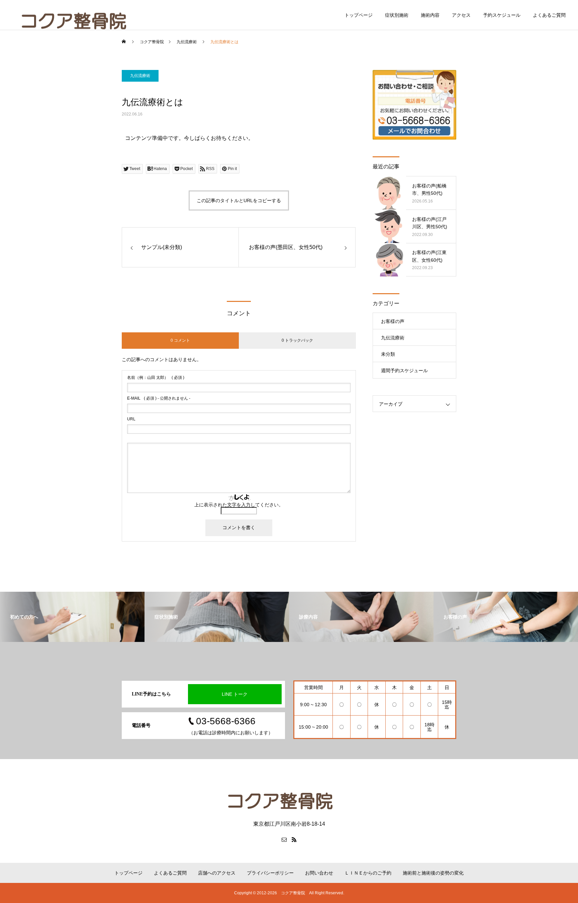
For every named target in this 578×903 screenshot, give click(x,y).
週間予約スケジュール (404, 370)
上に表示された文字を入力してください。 (238, 504)
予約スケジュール (501, 15)
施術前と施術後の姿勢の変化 (433, 873)
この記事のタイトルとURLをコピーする (239, 200)
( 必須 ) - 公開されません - (158, 398)
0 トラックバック (297, 340)
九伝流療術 (140, 75)
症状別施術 (396, 15)
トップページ (359, 15)
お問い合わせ (319, 873)
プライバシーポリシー (270, 873)
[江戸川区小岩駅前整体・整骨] (289, 795)
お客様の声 (392, 321)
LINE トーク (235, 694)
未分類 (388, 354)
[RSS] (294, 839)
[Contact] (284, 839)
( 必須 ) (155, 378)
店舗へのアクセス (216, 873)
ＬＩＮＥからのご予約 (368, 873)
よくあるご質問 (549, 15)
